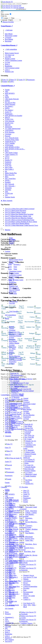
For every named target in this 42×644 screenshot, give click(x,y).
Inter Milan (12, 347)
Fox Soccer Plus (14, 510)
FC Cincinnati (14, 381)
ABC (10, 499)
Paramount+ (13, 522)
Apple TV (12, 520)
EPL (6, 628)
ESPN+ (11, 516)
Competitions (5, 45)
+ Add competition (11, 49)
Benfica (11, 352)
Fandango (12, 570)
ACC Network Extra (15, 546)
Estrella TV (12, 568)
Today (11, 238)
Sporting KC (29, 483)
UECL (7, 621)
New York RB (29, 437)
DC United (13, 388)
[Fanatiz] (4, 81)
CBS (10, 503)
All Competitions (10, 315)
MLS (6, 625)
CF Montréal (15, 397)
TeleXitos (12, 597)
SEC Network (13, 592)
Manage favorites (8, 22)
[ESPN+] (11, 81)
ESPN (11, 505)
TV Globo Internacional (12, 128)
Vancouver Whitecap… (17, 405)
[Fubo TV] (4, 80)
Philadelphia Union (17, 395)
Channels (8, 436)
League (5, 18)
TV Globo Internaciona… (17, 536)
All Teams (8, 432)
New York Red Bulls (17, 386)
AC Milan (12, 349)
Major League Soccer (16, 259)
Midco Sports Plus (15, 581)
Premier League (14, 277)
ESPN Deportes (14, 512)
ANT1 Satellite (14, 551)
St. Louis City (28, 465)
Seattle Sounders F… (18, 423)
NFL (29, 605)
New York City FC (16, 384)
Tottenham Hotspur (15, 336)
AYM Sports (13, 553)
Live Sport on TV (29, 603)
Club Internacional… (17, 375)
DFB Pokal (12, 291)
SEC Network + (14, 594)
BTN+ (11, 559)
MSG (11, 584)
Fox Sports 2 (13, 518)
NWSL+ (12, 588)
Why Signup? (31, 374)
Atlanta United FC (17, 399)
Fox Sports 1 (13, 514)
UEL (6, 619)
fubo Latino (13, 575)
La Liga (11, 279)
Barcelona (12, 339)
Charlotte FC (14, 383)
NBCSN (12, 533)
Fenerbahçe (12, 362)
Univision (12, 542)
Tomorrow (12, 240)
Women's (8, 614)
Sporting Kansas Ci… (18, 429)
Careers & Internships (30, 586)
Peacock (11, 544)
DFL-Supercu (9, 639)
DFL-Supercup (14, 288)
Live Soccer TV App (30, 577)
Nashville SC (14, 373)
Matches (7, 230)
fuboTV (11, 525)
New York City (29, 435)
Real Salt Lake (15, 416)
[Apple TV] (21, 80)
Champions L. (9, 617)
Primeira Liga (13, 286)
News (7, 612)
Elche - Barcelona (31, 511)
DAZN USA (13, 531)
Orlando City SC (16, 390)
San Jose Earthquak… (17, 408)
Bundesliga (12, 282)
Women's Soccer (28, 575)
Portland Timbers (15, 418)
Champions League (15, 271)
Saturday (12, 241)
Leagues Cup (13, 301)
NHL (33, 605)
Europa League (14, 273)
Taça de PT (8, 641)
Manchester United (15, 334)
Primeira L (8, 638)
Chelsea (11, 328)
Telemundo (12, 534)
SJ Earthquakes (29, 461)
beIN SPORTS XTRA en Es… (15, 149)
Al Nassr (12, 363)
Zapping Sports (14, 605)
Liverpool (12, 330)
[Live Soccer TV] (7, 2)
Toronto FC (15, 392)
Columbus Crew (30, 445)
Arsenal (11, 326)
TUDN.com (13, 601)
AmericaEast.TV (14, 549)
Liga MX (12, 303)
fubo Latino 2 (13, 577)
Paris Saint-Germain (15, 360)
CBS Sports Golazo (15, 560)
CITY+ (11, 564)
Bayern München (14, 356)
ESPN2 (11, 509)
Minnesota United (31, 474)
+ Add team (8, 30)
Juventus (12, 345)
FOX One (12, 573)
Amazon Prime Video (16, 547)
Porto (10, 354)
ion (10, 579)
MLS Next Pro (14, 583)
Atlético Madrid (14, 343)
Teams (7, 318)
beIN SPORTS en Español (13, 115)
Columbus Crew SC (17, 394)
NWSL (11, 263)
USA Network (13, 529)
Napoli (11, 350)
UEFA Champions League (13, 60)
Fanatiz (11, 497)
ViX (10, 603)
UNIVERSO (13, 538)
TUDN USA (13, 527)
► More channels (6, 200)
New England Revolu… (18, 379)
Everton (11, 337)
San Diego (28, 480)
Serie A (11, 280)
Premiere (12, 590)
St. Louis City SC (16, 412)
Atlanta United (30, 452)
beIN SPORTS (14, 501)
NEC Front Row (14, 586)
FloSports (12, 572)
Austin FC (14, 427)
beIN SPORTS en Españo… (18, 523)
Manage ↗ (9, 26)
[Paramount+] (30, 80)
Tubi (10, 599)
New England (28, 430)
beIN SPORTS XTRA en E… (19, 557)
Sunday (11, 243)
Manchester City (14, 332)
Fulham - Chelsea (31, 512)
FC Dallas (13, 410)
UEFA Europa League (12, 68)
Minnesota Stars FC (17, 421)
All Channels (9, 608)
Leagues (7, 251)
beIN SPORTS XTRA (16, 555)
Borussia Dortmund (15, 358)
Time (12, 18)
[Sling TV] (13, 80)
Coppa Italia (13, 293)
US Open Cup (13, 261)
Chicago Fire (14, 377)
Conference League (15, 275)
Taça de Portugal (14, 290)
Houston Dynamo (16, 403)
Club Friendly (13, 311)
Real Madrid (13, 341)
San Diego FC (15, 425)
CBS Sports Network (16, 507)
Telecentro (12, 596)
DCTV (11, 566)
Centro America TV (15, 562)
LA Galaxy (14, 420)
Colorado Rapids (15, 414)
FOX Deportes (14, 540)
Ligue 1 (11, 284)
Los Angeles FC (15, 407)
